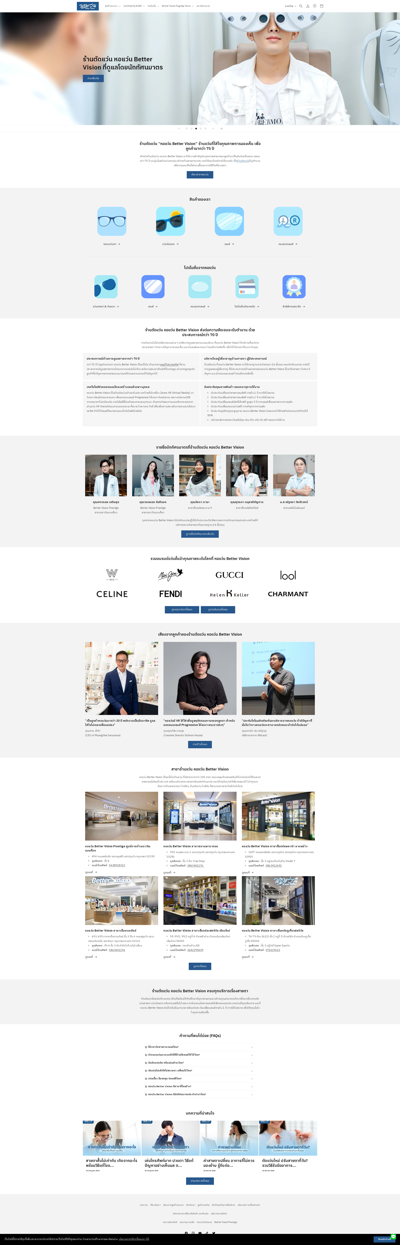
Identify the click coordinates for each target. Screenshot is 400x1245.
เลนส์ (227, 244)
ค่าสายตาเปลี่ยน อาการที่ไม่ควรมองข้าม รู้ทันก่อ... (228, 1163)
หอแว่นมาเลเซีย (187, 1222)
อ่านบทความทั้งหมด (200, 1181)
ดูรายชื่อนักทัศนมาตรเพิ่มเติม (200, 534)
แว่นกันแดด (168, 244)
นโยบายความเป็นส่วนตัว (249, 1205)
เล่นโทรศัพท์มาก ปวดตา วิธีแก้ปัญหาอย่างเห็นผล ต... (169, 1163)
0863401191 (196, 866)
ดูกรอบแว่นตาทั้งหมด (182, 610)
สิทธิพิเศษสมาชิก (292, 307)
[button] (112, 6)
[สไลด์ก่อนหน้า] (179, 128)
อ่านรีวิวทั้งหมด (200, 745)
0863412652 (274, 866)
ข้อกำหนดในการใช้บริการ (223, 1205)
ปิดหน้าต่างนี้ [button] (384, 1239)
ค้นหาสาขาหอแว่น (200, 175)
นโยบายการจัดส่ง (219, 1213)
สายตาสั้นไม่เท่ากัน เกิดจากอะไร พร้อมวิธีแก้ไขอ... (111, 1163)
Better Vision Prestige (226, 1222)
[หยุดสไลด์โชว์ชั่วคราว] (221, 128)
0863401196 (117, 950)
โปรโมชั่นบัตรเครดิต (245, 307)
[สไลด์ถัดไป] (213, 128)
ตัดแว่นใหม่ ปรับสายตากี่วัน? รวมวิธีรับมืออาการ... (285, 1163)
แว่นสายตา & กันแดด (104, 307)
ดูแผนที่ (89, 872)
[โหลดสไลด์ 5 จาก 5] (205, 128)
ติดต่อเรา (190, 1205)
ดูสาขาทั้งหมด (200, 966)
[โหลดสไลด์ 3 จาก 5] (196, 128)
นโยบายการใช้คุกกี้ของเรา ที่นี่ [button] (134, 1239)
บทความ (144, 1205)
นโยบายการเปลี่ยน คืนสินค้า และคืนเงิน (191, 1213)
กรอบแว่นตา (109, 244)
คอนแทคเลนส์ (286, 244)
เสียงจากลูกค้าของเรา (173, 1205)
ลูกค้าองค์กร (204, 1205)
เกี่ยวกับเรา (155, 1205)
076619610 (273, 950)
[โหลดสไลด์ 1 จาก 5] (186, 128)
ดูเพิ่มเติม (88, 568)
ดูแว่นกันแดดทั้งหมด (218, 610)
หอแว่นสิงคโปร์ (170, 1222)
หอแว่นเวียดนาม (204, 1222)
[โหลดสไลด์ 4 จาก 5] (200, 128)
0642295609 (196, 950)
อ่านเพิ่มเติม (200, 107)
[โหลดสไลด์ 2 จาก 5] (191, 128)
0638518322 (117, 865)
